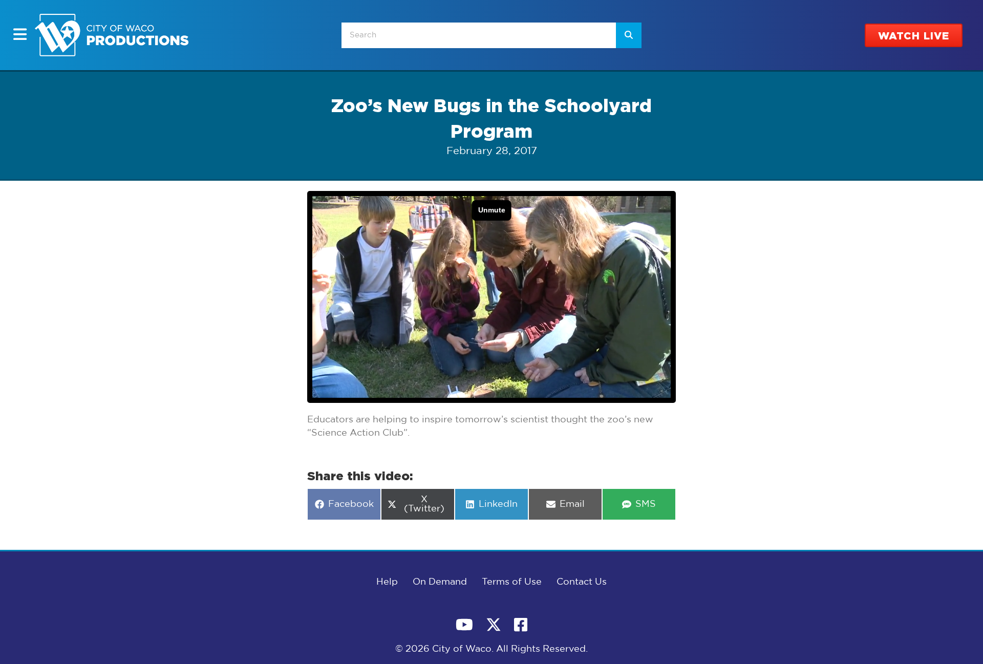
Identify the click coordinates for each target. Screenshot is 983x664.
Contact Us (582, 582)
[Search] (629, 35)
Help (387, 582)
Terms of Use (512, 582)
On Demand (440, 582)
